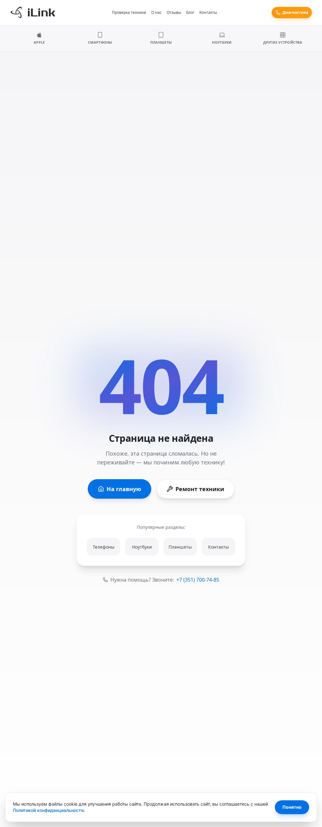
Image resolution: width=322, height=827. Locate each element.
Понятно (292, 807)
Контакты (208, 12)
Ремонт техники (199, 489)
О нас (156, 12)
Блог (190, 12)
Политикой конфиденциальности (48, 810)
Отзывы (174, 12)
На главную (124, 489)
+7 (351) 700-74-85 (197, 579)
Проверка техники (129, 12)
